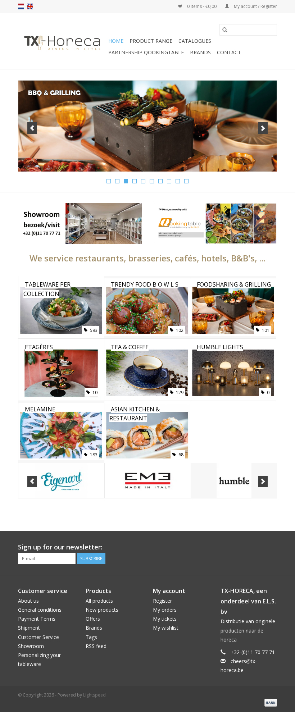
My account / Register (255, 6)
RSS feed (96, 646)
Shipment (29, 627)
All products (99, 600)
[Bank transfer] (269, 702)
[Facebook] (245, 547)
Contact (229, 52)
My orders (165, 609)
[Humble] (234, 480)
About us (28, 600)
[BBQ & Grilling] (147, 126)
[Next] (263, 128)
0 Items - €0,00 (202, 6)
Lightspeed (94, 695)
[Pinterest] (258, 547)
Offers (93, 618)
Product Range (151, 40)
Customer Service (38, 637)
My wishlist (165, 627)
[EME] (148, 480)
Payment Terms (36, 618)
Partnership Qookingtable (146, 52)
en (30, 6)
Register (162, 600)
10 (186, 181)
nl (21, 6)
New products (102, 609)
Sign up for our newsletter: (60, 547)
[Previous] (32, 128)
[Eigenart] (61, 480)
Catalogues (194, 40)
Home (115, 40)
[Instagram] (271, 547)
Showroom (31, 646)
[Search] (224, 30)
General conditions (40, 609)
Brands (200, 52)
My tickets (165, 618)
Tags (91, 637)
